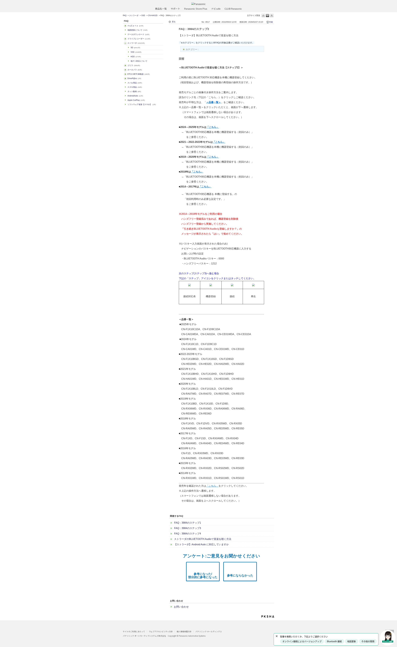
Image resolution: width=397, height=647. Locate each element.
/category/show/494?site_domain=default (125, 69)
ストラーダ (133, 15)
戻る (174, 22)
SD (135, 48)
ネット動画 (134, 91)
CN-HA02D (153, 15)
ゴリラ (133, 65)
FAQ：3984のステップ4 (187, 533)
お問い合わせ (181, 606)
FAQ (124, 15)
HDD (136, 57)
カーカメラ (134, 70)
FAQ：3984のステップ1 (187, 522)
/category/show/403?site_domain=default (125, 78)
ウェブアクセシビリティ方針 (161, 631)
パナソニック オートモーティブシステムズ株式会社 (144, 635)
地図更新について (137, 30)
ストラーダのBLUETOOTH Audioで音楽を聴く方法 (202, 539)
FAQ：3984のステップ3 (187, 528)
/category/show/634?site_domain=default (125, 38)
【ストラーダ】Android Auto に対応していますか (201, 544)
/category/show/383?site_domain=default (125, 65)
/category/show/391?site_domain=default (125, 43)
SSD (143, 15)
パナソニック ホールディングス (208, 631)
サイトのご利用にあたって (134, 631)
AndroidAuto (135, 96)
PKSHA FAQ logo (267, 616)
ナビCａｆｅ (135, 26)
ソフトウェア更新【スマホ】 (141, 104)
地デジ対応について (139, 61)
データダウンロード (138, 34)
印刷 (271, 22)
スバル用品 (134, 83)
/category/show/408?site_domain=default (125, 25)
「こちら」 (212, 486)
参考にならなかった (240, 575)
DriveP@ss (134, 78)
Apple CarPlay (136, 100)
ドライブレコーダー (138, 39)
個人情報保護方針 (184, 631)
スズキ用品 (134, 87)
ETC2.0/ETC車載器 (138, 74)
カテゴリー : (192, 49)
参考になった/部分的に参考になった (202, 575)
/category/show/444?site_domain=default (125, 74)
